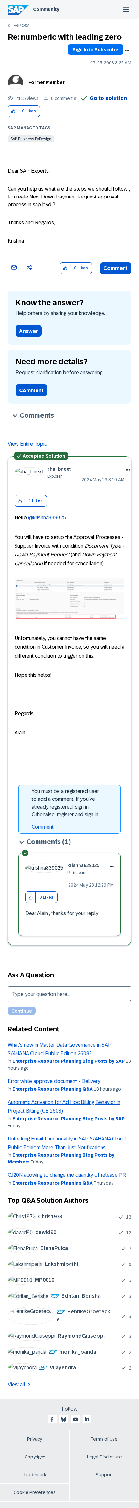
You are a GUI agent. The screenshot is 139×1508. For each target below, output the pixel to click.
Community (46, 9)
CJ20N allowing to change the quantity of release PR (67, 1175)
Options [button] (127, 50)
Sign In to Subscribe (95, 49)
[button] (13, 111)
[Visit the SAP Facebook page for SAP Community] (52, 1419)
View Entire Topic (27, 444)
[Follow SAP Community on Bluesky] (63, 1419)
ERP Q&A (21, 25)
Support (104, 1474)
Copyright (35, 1456)
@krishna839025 (47, 517)
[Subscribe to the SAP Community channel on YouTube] (75, 1419)
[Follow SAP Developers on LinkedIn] (87, 1419)
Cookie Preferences (35, 1492)
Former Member (46, 82)
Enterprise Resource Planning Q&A (52, 1089)
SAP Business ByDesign (30, 139)
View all (16, 1384)
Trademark (34, 1474)
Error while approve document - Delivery (54, 1081)
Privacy (34, 1439)
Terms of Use (104, 1439)
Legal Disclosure (104, 1456)
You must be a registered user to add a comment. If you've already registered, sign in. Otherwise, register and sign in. (65, 802)
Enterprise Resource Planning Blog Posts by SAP (68, 1061)
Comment (115, 268)
